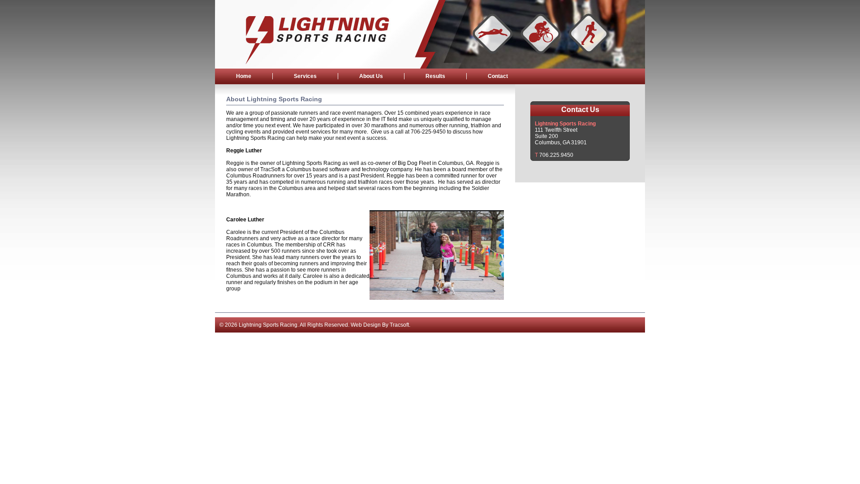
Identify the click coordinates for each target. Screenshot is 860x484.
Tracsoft (399, 325)
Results (435, 76)
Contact (498, 76)
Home (243, 76)
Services (305, 76)
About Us (371, 76)
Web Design (366, 325)
